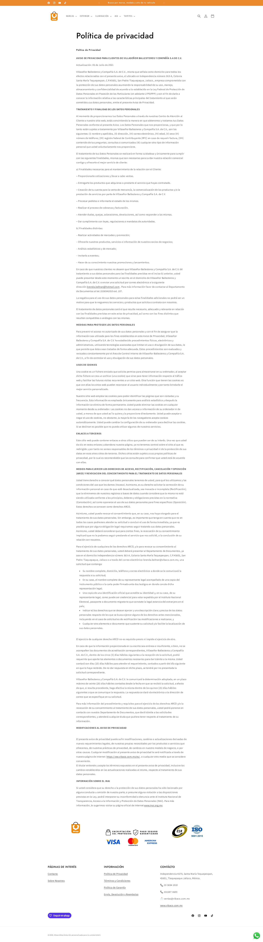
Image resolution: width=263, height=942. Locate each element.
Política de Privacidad (116, 873)
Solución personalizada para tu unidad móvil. (82, 935)
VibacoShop (59, 935)
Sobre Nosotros (56, 880)
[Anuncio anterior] (99, 3)
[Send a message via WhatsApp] (256, 935)
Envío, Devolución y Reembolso (121, 894)
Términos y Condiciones (117, 880)
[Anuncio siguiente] (164, 3)
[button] (71, 16)
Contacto (53, 873)
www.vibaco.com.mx (171, 905)
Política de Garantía (115, 887)
